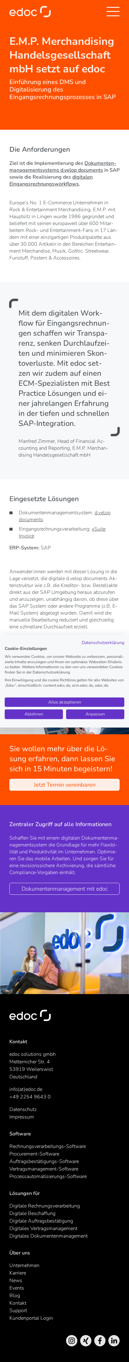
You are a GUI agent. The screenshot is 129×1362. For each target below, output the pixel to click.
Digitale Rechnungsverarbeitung (44, 1205)
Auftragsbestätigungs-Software (44, 1161)
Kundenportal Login (31, 1318)
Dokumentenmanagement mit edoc (65, 889)
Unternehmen (24, 1265)
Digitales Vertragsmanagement (43, 1228)
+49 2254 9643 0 (30, 1096)
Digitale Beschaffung (32, 1213)
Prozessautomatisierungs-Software (48, 1176)
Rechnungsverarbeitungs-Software (47, 1146)
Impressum (21, 1116)
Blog (14, 1295)
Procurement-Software (34, 1153)
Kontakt (17, 1303)
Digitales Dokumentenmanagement (48, 1236)
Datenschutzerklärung (103, 643)
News (15, 1280)
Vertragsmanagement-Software (43, 1169)
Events (16, 1288)
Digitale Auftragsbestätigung (41, 1221)
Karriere (17, 1273)
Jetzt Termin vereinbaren (64, 784)
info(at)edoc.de (25, 1089)
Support (18, 1310)
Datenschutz (23, 1109)
